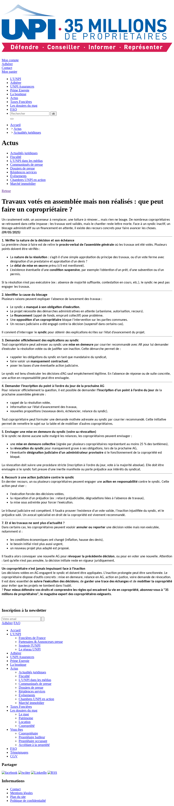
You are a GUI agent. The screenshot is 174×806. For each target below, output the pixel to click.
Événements (18, 176)
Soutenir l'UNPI (29, 645)
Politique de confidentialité (28, 800)
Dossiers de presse (22, 168)
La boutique (18, 664)
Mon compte (10, 60)
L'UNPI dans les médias (26, 161)
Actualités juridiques (27, 132)
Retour (6, 191)
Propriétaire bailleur (32, 737)
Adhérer (7, 64)
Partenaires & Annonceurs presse (41, 641)
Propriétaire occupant (33, 741)
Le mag (24, 714)
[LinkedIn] (39, 772)
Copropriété (27, 726)
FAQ (17, 623)
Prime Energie (19, 661)
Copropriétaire (28, 733)
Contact (7, 68)
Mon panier (9, 71)
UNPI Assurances (22, 657)
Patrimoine (26, 718)
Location (25, 722)
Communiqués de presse (26, 164)
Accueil (15, 125)
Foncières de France (32, 638)
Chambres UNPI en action (28, 180)
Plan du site (18, 797)
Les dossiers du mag (23, 710)
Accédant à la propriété (34, 745)
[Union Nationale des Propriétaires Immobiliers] (87, 49)
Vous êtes (16, 729)
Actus (17, 128)
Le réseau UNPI (30, 649)
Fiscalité (15, 157)
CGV (14, 756)
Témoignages (19, 752)
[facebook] (9, 772)
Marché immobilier (23, 183)
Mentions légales (21, 793)
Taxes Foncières (21, 706)
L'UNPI (15, 634)
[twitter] (24, 772)
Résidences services (23, 172)
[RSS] (52, 772)
